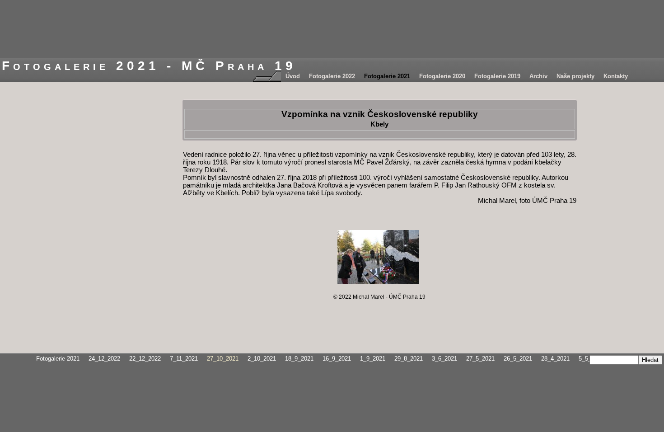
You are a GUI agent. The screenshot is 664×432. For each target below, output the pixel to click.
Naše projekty (575, 76)
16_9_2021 (337, 358)
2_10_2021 (262, 358)
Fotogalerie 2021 (387, 76)
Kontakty (615, 76)
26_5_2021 (518, 358)
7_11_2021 (184, 358)
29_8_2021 (408, 358)
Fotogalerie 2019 (497, 76)
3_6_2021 (444, 358)
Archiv (538, 76)
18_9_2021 (299, 358)
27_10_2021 (222, 358)
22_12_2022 (145, 358)
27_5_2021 (480, 358)
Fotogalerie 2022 (332, 76)
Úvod (292, 76)
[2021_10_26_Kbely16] (378, 257)
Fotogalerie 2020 (442, 76)
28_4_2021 (555, 358)
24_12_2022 (104, 358)
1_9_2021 (372, 358)
